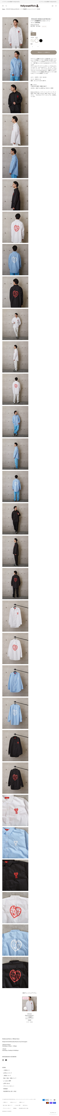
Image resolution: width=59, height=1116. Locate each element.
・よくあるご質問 (6, 1080)
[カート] (56, 5)
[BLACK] (40, 40)
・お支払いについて (7, 1073)
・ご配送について (6, 1075)
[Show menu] (3, 6)
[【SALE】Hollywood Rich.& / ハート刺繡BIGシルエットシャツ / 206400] (29, 1003)
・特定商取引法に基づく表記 (9, 1091)
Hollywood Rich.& (35, 24)
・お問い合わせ (6, 1083)
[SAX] (36, 40)
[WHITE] (32, 40)
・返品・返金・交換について (9, 1078)
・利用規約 (5, 1088)
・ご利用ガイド (6, 1070)
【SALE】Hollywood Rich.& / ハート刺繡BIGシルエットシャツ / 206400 (23, 9)
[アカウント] (52, 5)
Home (3, 9)
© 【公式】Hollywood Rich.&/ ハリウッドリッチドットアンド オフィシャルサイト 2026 (19, 1099)
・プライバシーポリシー (8, 1086)
